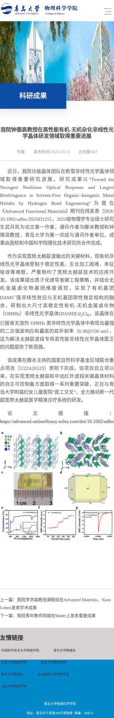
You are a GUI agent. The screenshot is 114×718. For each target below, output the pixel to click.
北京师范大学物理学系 (53, 674)
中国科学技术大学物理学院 (20, 650)
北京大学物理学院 (14, 662)
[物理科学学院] (40, 13)
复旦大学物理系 (12, 674)
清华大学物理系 (64, 650)
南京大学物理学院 (53, 662)
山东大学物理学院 (14, 686)
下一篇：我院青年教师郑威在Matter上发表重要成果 (48, 615)
